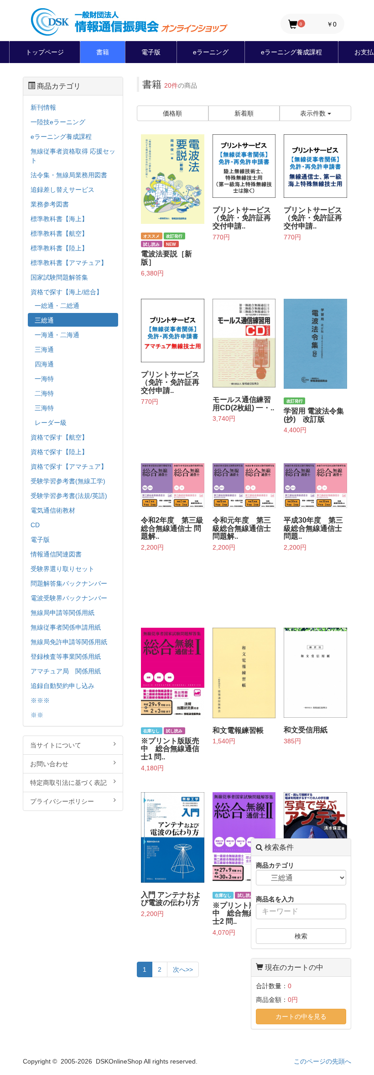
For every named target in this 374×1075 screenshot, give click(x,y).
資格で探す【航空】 (59, 437)
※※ (37, 715)
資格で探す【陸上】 (59, 451)
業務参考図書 (50, 204)
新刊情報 (43, 107)
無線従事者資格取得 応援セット (73, 156)
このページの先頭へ (322, 1061)
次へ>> (183, 969)
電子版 (151, 52)
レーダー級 (51, 422)
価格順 (172, 113)
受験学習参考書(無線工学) (68, 481)
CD (35, 525)
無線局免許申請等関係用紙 (69, 642)
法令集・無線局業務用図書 (69, 175)
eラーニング (211, 52)
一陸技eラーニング (58, 122)
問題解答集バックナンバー (69, 583)
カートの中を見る (301, 1016)
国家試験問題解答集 (59, 277)
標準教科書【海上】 (59, 218)
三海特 (44, 408)
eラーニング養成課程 (291, 52)
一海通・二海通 (57, 335)
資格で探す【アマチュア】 (69, 466)
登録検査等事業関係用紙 (66, 656)
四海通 (44, 364)
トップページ (45, 52)
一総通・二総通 (57, 305)
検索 (301, 936)
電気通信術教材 (53, 510)
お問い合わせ (49, 764)
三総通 (44, 320)
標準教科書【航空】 (59, 233)
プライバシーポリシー (62, 801)
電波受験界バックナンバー (69, 598)
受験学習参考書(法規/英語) (69, 495)
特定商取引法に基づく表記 (68, 782)
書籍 (102, 52)
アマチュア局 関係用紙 (66, 671)
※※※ (40, 700)
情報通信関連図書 (56, 554)
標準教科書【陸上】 (59, 248)
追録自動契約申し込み (62, 685)
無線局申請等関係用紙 (62, 612)
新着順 (244, 113)
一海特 (44, 378)
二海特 (44, 393)
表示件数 (313, 113)
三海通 (44, 349)
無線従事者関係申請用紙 (66, 627)
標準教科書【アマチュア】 (69, 262)
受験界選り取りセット (62, 568)
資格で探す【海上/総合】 (67, 292)
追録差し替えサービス (62, 189)
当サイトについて (55, 745)
